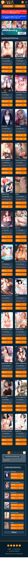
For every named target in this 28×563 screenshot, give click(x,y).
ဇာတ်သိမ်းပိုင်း (13, 494)
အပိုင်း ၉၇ (4, 270)
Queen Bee (18, 126)
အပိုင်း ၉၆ (4, 274)
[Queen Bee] (21, 117)
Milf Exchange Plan (5, 160)
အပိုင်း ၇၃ (4, 71)
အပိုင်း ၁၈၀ (18, 203)
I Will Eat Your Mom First (20, 363)
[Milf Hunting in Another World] (21, 252)
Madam (17, 194)
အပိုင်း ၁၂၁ (18, 270)
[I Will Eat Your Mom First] (21, 354)
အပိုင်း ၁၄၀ (18, 376)
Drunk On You (13, 492)
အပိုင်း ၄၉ (4, 308)
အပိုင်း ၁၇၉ (18, 206)
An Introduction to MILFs (7, 329)
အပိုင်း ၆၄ (18, 406)
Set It (2, 262)
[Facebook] (8, 545)
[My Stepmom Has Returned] (7, 422)
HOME (9, 549)
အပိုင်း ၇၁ (18, 67)
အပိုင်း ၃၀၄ (4, 139)
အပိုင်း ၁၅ (18, 101)
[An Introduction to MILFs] (7, 320)
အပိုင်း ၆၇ (4, 169)
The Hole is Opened (15, 512)
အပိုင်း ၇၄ (4, 67)
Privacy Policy (17, 549)
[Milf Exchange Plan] (7, 151)
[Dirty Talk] (21, 218)
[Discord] (20, 545)
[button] (14, 28)
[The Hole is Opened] (7, 515)
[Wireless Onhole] (7, 184)
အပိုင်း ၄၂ (18, 240)
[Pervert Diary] (7, 388)
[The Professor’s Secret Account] (21, 83)
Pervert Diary (4, 397)
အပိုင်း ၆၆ (4, 172)
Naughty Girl (18, 431)
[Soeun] (21, 286)
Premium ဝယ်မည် (8, 6)
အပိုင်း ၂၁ (4, 101)
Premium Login (20, 6)
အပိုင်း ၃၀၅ (4, 135)
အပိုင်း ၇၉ (18, 342)
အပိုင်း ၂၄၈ (18, 135)
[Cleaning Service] (21, 49)
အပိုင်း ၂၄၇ (18, 139)
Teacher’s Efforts (19, 329)
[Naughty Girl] (21, 422)
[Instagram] (17, 545)
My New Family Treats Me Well (8, 363)
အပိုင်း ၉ (17, 169)
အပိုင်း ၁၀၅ (4, 206)
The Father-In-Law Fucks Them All (9, 296)
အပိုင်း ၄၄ (4, 440)
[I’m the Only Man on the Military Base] (21, 388)
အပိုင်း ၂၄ (18, 440)
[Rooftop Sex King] (7, 49)
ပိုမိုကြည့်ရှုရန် (14, 532)
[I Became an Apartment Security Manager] (21, 151)
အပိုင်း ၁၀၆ (4, 203)
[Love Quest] (7, 83)
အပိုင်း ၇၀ (18, 71)
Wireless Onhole (5, 194)
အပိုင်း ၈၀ (18, 338)
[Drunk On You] (7, 495)
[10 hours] (11, 67)
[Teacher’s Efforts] (21, 320)
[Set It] (7, 252)
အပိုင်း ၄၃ (18, 237)
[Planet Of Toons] (7, 2)
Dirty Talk (17, 228)
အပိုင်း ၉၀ (4, 338)
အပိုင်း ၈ (17, 172)
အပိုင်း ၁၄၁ (18, 372)
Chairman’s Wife (5, 228)
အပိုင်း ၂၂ (4, 240)
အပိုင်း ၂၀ (4, 105)
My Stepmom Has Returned (7, 431)
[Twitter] (11, 545)
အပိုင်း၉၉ (13, 497)
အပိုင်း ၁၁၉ (4, 376)
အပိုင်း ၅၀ (4, 304)
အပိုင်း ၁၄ (18, 105)
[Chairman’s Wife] (7, 218)
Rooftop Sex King (5, 58)
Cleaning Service (19, 58)
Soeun (16, 296)
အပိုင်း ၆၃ (18, 410)
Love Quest (4, 92)
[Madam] (21, 184)
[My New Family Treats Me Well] (7, 354)
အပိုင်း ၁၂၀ (18, 274)
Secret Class (4, 126)
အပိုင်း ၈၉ (4, 342)
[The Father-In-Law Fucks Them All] (7, 286)
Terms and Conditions (14, 551)
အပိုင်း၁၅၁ (13, 515)
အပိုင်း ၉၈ (18, 304)
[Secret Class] (7, 117)
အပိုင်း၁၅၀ (13, 518)
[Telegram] (14, 545)
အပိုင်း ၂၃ (4, 237)
